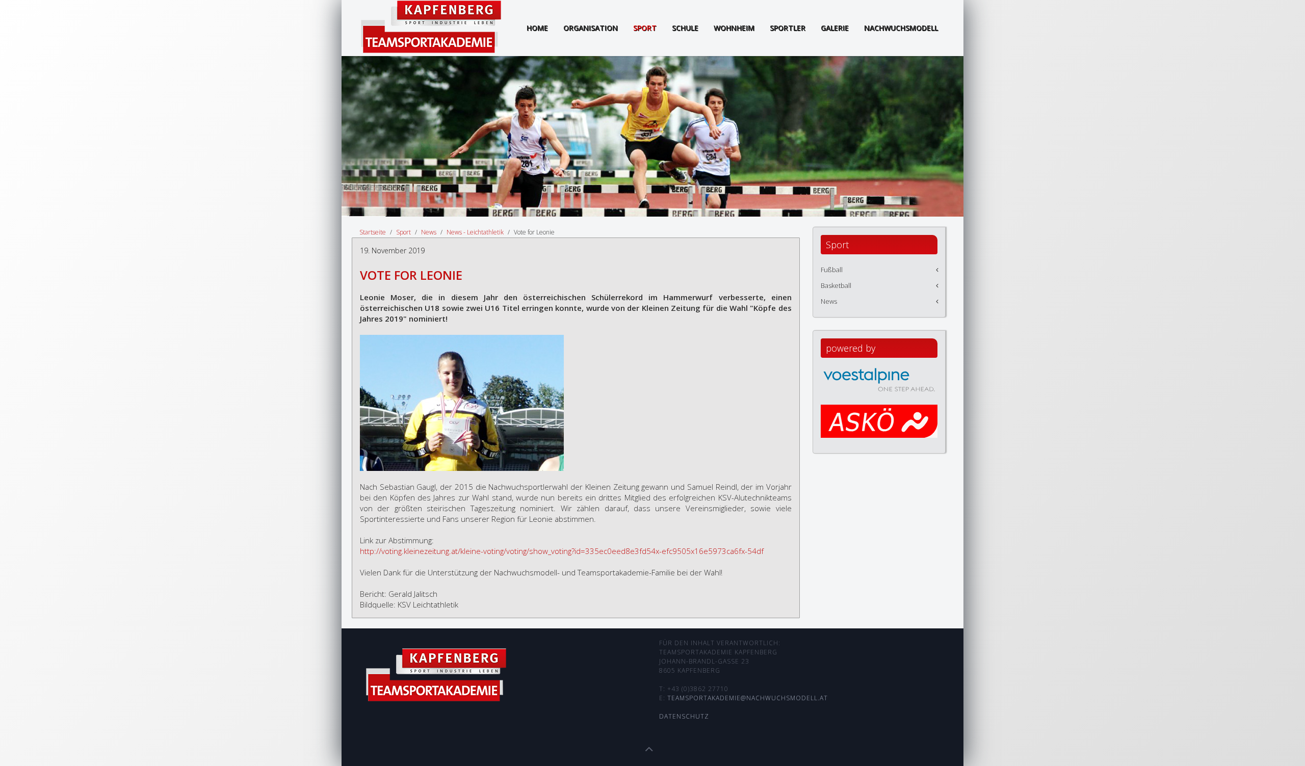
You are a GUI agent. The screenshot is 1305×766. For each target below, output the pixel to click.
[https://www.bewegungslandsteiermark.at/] (879, 430)
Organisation (590, 28)
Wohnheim (734, 28)
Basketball (836, 285)
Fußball (832, 269)
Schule (685, 28)
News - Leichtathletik (475, 232)
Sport (645, 28)
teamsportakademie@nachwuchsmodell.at (747, 698)
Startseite (372, 232)
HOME (537, 28)
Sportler (787, 28)
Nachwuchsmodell (901, 28)
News (428, 232)
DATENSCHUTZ (684, 716)
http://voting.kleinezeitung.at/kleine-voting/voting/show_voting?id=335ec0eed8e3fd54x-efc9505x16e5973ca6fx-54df (562, 551)
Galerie (835, 28)
